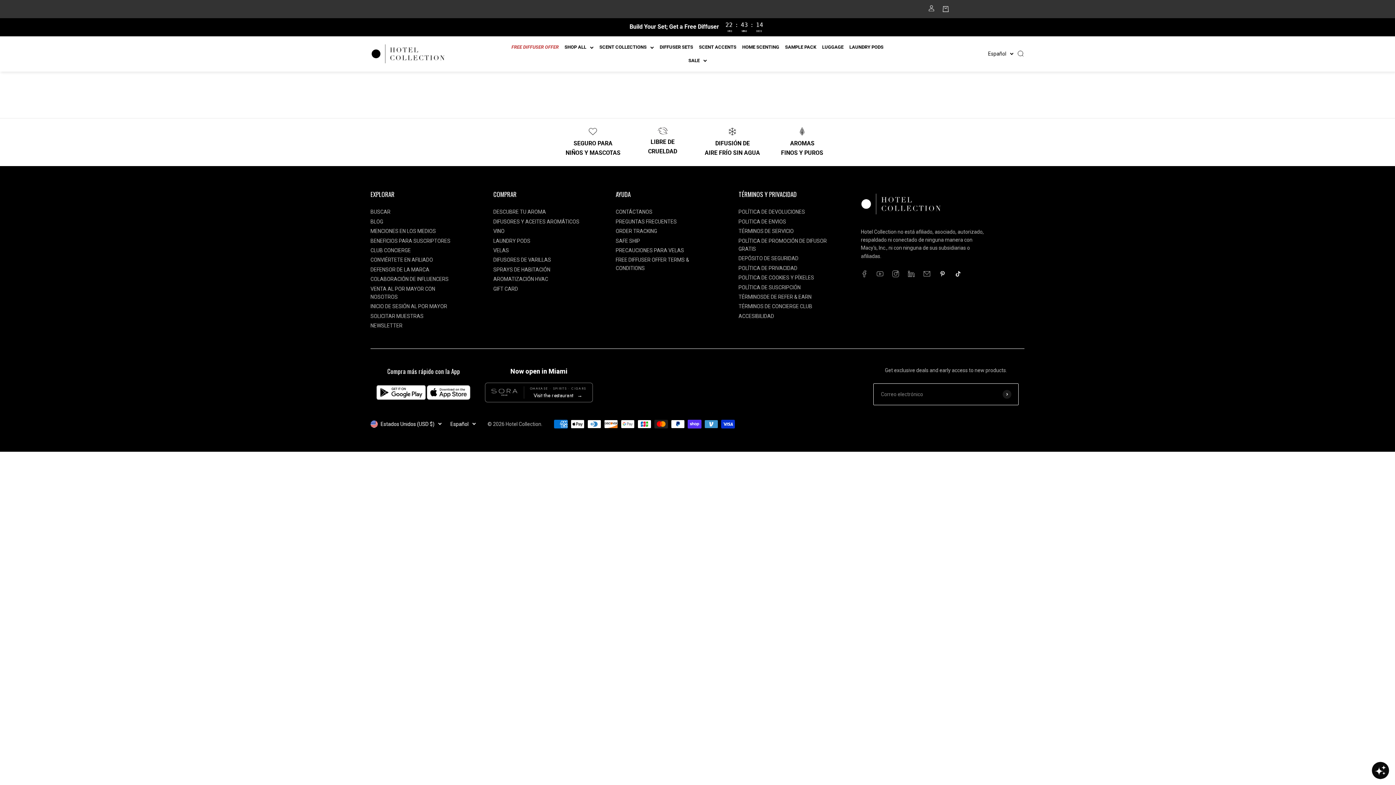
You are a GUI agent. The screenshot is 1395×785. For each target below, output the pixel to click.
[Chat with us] (1380, 770)
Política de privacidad (768, 268)
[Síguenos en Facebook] (864, 274)
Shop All (575, 47)
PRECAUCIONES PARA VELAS (650, 250)
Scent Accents (717, 47)
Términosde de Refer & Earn (775, 297)
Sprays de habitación (521, 270)
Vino (499, 231)
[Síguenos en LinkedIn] (911, 274)
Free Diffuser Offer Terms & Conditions (652, 264)
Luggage (833, 47)
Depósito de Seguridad (768, 258)
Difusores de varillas (522, 260)
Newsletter (387, 326)
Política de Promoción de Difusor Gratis (783, 245)
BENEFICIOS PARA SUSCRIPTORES (410, 241)
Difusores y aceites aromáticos (536, 222)
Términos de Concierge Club (775, 306)
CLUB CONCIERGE (391, 250)
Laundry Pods (866, 47)
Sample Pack (800, 47)
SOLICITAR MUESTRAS (397, 316)
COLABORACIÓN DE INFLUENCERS (410, 279)
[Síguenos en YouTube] (880, 274)
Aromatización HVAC (520, 279)
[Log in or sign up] (931, 10)
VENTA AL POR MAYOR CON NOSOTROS (403, 293)
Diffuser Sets (676, 47)
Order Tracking (636, 231)
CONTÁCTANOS (634, 212)
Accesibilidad (756, 316)
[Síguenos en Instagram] (895, 274)
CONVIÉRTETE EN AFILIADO (402, 260)
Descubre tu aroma (519, 212)
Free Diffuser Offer (535, 47)
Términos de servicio (766, 231)
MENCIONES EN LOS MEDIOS (403, 231)
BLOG (377, 222)
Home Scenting (760, 47)
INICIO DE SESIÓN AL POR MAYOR (409, 306)
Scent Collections (623, 47)
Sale (694, 60)
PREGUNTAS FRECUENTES (646, 222)
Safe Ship (628, 241)
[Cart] (945, 10)
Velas (501, 250)
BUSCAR (381, 212)
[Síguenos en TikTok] (958, 274)
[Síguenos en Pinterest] (942, 274)
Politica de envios (762, 222)
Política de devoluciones (772, 212)
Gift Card (505, 289)
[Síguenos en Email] (926, 274)
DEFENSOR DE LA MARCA (400, 270)
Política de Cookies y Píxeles (776, 278)
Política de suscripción (770, 287)
